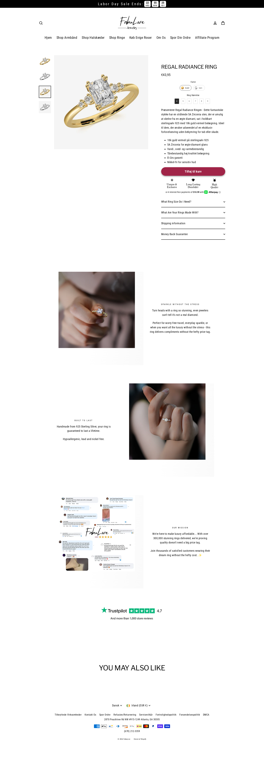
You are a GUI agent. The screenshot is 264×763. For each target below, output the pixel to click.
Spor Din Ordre (180, 38)
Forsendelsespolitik (189, 714)
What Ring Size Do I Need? (176, 201)
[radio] (185, 88)
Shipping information (173, 223)
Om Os (161, 38)
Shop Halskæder (93, 38)
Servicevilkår (146, 714)
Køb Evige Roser (140, 38)
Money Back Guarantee (174, 234)
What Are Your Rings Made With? (180, 212)
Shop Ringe (117, 38)
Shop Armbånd (67, 38)
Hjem (48, 38)
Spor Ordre (105, 714)
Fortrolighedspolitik (166, 714)
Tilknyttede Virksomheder (68, 714)
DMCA (206, 714)
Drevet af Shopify (140, 739)
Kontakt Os (90, 714)
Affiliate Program (207, 38)
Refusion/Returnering (125, 714)
